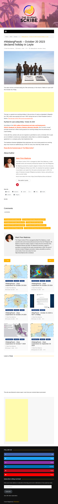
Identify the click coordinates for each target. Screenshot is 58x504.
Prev (8, 260)
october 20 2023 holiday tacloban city (15, 222)
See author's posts (23, 180)
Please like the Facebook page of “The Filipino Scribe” (19, 148)
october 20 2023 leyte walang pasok (36, 225)
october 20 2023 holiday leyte (13, 219)
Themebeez (16, 501)
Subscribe (8, 491)
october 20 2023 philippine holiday (14, 228)
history (44, 48)
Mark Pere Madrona (9, 48)
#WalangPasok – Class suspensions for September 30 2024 (41, 343)
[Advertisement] (29, 102)
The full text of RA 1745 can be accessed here (20, 118)
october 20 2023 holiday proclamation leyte (34, 219)
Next (50, 260)
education (40, 48)
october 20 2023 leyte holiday (35, 222)
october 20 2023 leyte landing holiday (15, 225)
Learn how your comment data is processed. (35, 392)
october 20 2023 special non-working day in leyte (38, 228)
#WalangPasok (33, 48)
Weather (22, 280)
